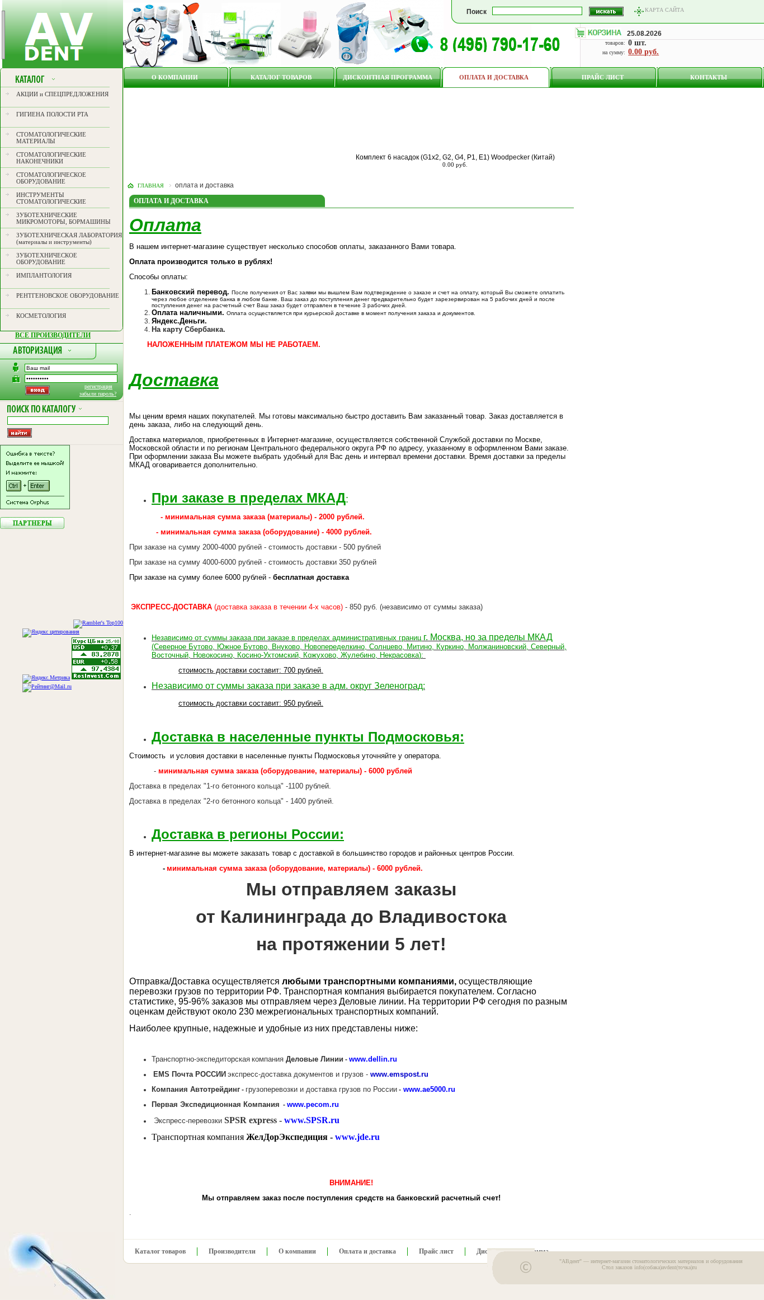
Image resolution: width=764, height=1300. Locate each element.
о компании (175, 77)
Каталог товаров (281, 77)
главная (151, 185)
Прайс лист (603, 77)
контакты (708, 77)
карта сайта (664, 10)
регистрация (98, 386)
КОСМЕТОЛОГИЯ (41, 315)
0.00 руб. (643, 52)
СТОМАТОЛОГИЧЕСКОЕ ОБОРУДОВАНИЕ (51, 178)
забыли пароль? (97, 394)
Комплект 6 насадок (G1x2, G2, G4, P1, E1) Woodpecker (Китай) (455, 157)
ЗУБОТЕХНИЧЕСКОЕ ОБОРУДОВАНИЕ (46, 258)
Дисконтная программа (387, 77)
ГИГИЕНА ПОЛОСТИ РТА (52, 114)
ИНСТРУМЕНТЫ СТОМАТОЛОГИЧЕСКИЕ (51, 198)
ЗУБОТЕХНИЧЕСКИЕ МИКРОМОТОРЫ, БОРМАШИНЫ (63, 218)
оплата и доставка (494, 77)
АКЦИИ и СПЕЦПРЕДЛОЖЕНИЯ (62, 94)
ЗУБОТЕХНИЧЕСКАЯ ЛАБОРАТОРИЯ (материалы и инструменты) (69, 238)
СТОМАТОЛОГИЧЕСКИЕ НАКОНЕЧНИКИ (51, 158)
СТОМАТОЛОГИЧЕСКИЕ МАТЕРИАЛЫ (51, 137)
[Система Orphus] (35, 507)
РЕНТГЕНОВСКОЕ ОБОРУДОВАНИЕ (67, 295)
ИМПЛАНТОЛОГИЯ (44, 275)
